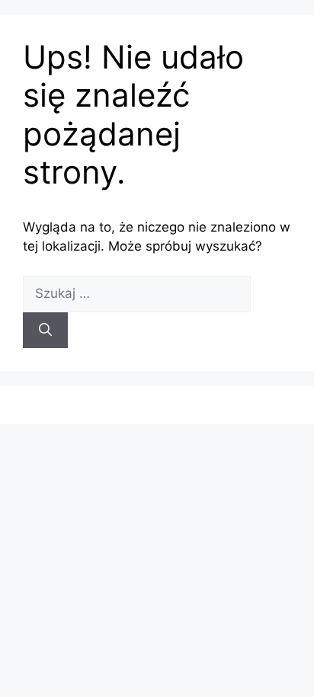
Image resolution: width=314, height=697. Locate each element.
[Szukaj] (45, 330)
